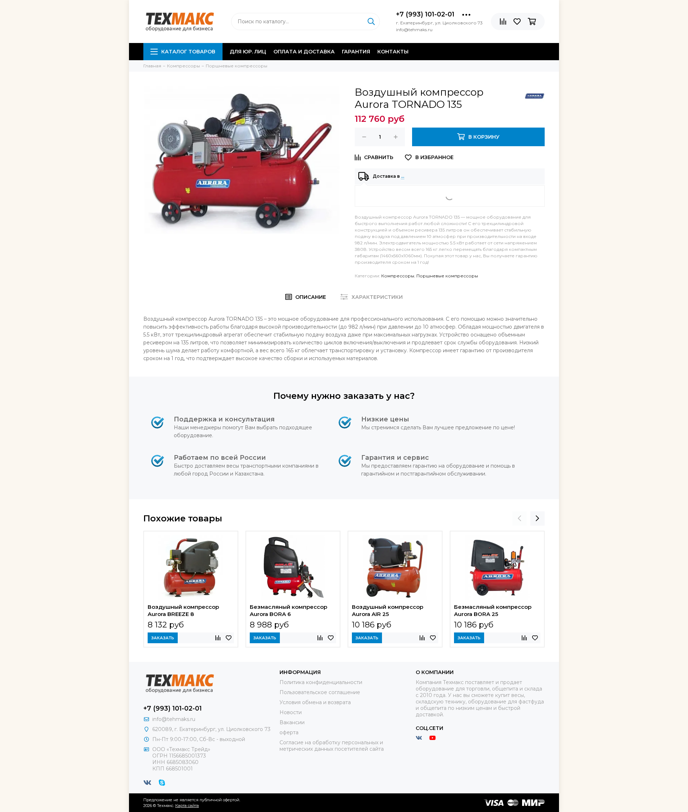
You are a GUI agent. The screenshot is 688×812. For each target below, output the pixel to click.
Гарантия (356, 51)
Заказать (162, 637)
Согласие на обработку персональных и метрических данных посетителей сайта (332, 745)
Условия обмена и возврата (315, 702)
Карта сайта (187, 805)
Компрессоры (397, 275)
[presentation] (519, 518)
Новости (291, 712)
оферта (289, 732)
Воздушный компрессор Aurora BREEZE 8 (183, 610)
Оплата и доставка (304, 51)
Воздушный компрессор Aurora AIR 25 (387, 610)
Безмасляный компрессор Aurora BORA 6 (288, 610)
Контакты (392, 51)
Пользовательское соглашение (320, 692)
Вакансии (292, 722)
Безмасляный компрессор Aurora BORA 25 (492, 610)
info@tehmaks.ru (173, 719)
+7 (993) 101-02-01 (425, 14)
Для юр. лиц (248, 51)
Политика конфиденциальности (321, 682)
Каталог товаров (188, 51)
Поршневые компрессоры (447, 275)
